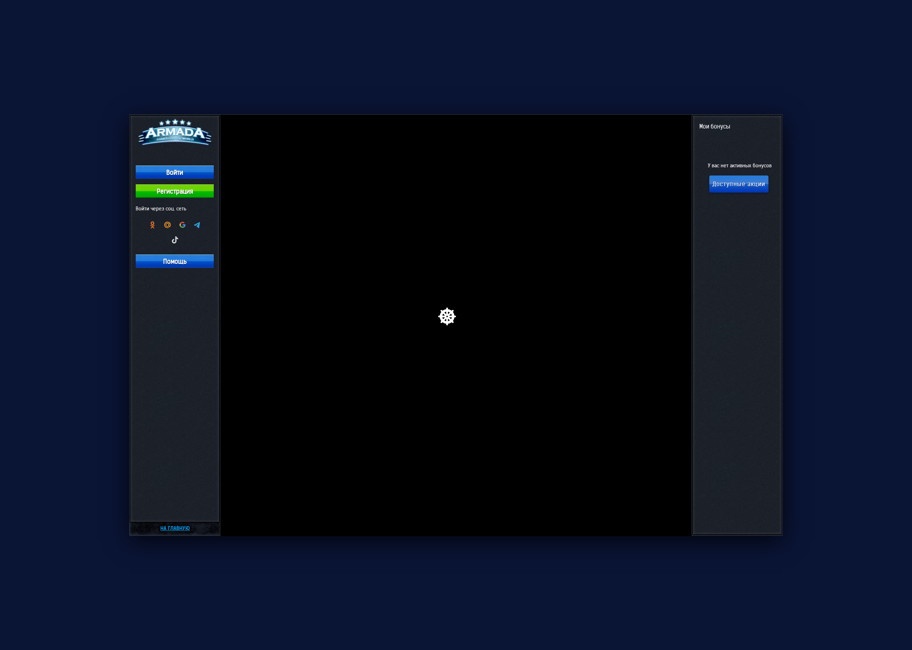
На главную (175, 528)
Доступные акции (739, 184)
